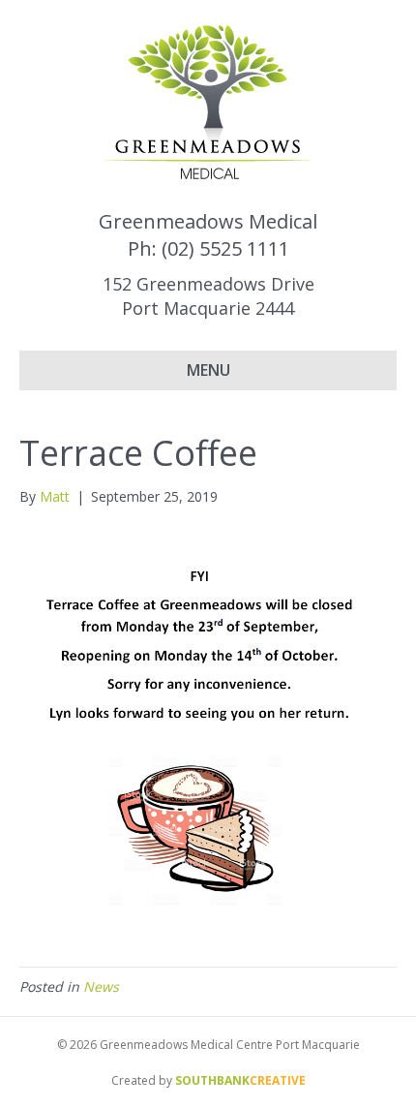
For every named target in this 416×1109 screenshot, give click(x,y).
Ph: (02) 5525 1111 (208, 248)
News (101, 986)
